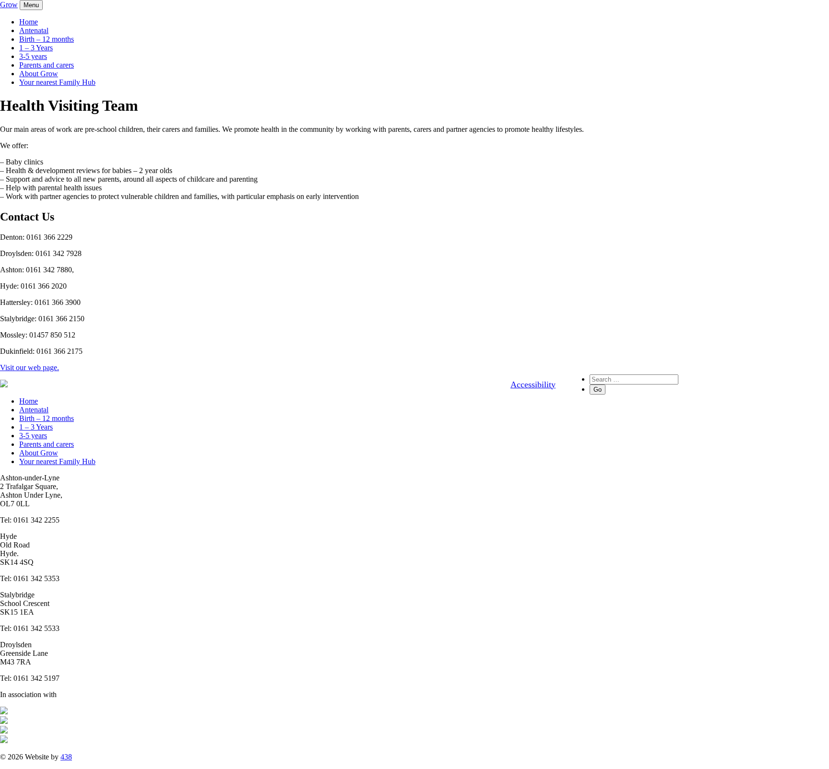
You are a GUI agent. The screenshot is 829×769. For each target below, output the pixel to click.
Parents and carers (46, 65)
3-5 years (33, 56)
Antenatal (33, 30)
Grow (9, 4)
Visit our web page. (29, 367)
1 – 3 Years (36, 48)
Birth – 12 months (46, 39)
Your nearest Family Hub (57, 82)
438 (66, 757)
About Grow (38, 74)
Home (28, 22)
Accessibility (533, 384)
